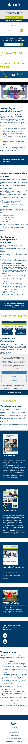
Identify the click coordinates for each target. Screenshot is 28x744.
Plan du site (14, 727)
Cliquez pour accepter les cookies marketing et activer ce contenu (14, 92)
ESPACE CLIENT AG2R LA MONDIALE (14, 17)
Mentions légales (14, 735)
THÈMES (15, 26)
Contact (14, 730)
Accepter (14, 372)
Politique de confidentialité (14, 738)
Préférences (14, 380)
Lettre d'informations (14, 732)
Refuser (14, 376)
